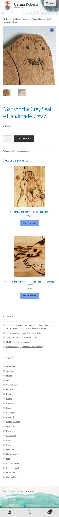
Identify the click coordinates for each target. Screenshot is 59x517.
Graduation (11, 417)
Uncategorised (12, 463)
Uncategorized (12, 468)
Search (29, 512)
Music (8, 431)
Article (9, 375)
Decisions (10, 394)
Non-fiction (11, 435)
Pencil (8, 445)
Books (8, 380)
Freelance (10, 408)
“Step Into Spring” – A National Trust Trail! (24, 337)
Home (8, 19)
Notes (8, 440)
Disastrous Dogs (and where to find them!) (24, 346)
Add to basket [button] (29, 223)
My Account (10, 512)
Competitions (12, 385)
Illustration (11, 426)
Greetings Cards (13, 421)
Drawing (9, 403)
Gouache (10, 412)
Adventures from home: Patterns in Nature (24, 333)
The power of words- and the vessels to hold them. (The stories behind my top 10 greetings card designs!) (30, 326)
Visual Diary (11, 472)
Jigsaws (26, 19)
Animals (9, 371)
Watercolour (11, 477)
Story (8, 458)
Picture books (12, 454)
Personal (10, 449)
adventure (10, 366)
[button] (52, 30)
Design (9, 398)
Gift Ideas (17, 19)
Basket (45, 510)
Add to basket (24, 138)
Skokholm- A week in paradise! (19, 342)
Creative (9, 389)
